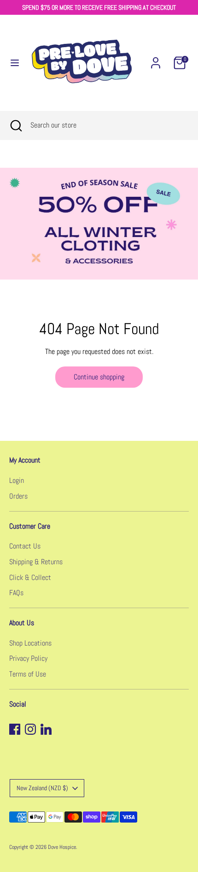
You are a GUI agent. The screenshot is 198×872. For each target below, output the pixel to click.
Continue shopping (99, 377)
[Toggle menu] (11, 63)
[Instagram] (30, 729)
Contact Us (25, 546)
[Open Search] (15, 125)
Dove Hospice (62, 847)
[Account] (155, 59)
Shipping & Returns (36, 562)
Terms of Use (27, 674)
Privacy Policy (28, 658)
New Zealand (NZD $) (42, 788)
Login (16, 480)
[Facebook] (14, 729)
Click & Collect (30, 577)
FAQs (16, 593)
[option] (99, 224)
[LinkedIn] (46, 729)
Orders (18, 496)
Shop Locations (30, 643)
